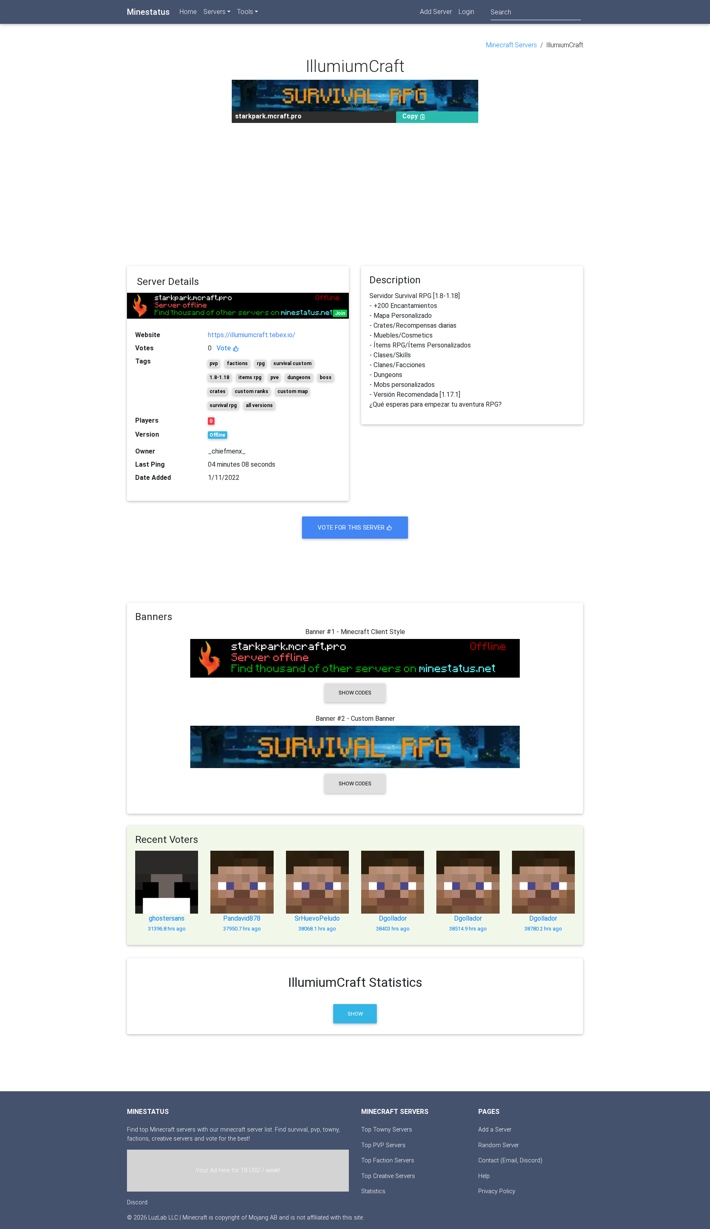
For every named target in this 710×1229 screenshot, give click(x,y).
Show (355, 1014)
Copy (411, 116)
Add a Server (495, 1129)
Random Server (498, 1145)
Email (510, 1160)
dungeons (299, 377)
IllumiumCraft (564, 45)
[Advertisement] (355, 194)
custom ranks (251, 391)
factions (237, 363)
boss (326, 377)
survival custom (292, 363)
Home (188, 12)
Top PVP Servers (383, 1145)
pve (274, 377)
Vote (225, 348)
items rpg (249, 377)
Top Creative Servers (388, 1176)
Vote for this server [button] (352, 527)
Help (484, 1176)
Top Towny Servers (386, 1129)
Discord (137, 1202)
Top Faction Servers (387, 1160)
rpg (261, 363)
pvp (214, 363)
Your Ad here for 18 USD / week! (238, 1170)
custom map (292, 391)
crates (218, 391)
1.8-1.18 (219, 377)
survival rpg (223, 405)
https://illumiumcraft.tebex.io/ (251, 335)
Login (466, 12)
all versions (259, 405)
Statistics (373, 1191)
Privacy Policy (496, 1191)
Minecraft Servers (511, 45)
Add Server (436, 12)
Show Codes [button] (355, 693)
